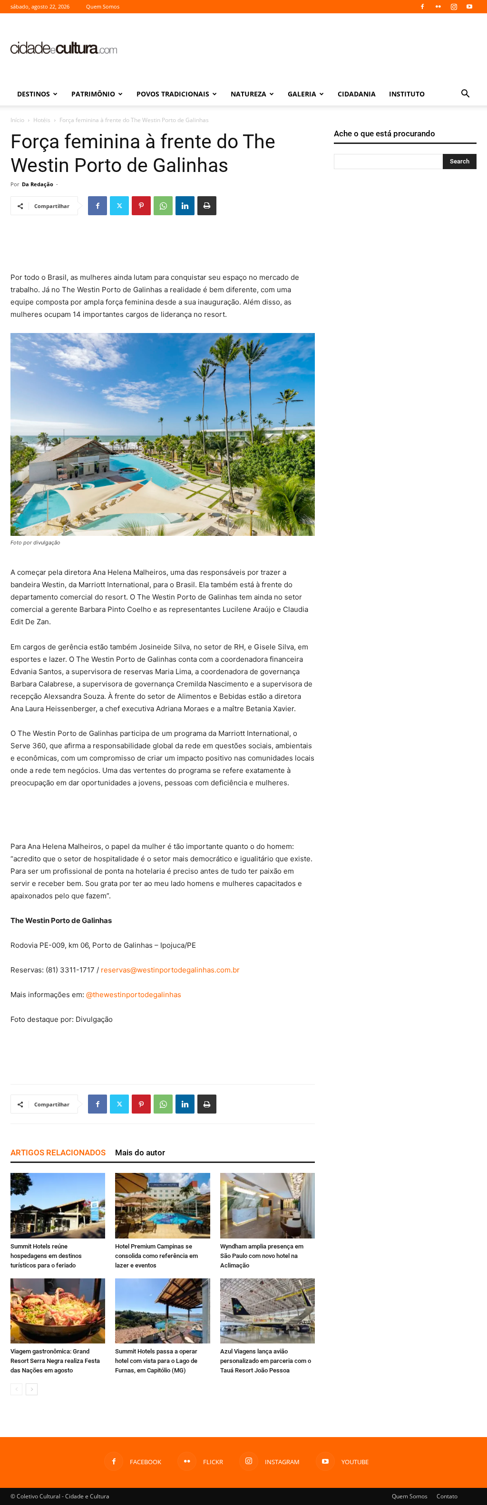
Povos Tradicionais (172, 93)
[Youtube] (469, 6)
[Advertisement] (303, 48)
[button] (465, 94)
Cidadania (357, 93)
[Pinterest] (141, 205)
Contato (447, 1496)
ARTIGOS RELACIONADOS (58, 1152)
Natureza (248, 93)
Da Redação (37, 184)
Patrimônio (93, 93)
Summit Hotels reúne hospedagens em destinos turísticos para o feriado (46, 1256)
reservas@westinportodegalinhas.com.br (170, 969)
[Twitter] (119, 205)
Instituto (407, 93)
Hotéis (41, 120)
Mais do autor (140, 1152)
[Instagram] (454, 6)
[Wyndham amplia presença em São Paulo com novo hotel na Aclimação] (267, 1205)
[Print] (206, 205)
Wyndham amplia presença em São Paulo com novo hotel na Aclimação (261, 1256)
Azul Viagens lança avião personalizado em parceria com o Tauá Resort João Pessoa (265, 1361)
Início (17, 120)
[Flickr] (438, 6)
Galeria (302, 93)
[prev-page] (16, 1389)
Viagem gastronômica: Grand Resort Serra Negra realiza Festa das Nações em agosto (55, 1361)
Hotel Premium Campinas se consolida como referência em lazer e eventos (156, 1256)
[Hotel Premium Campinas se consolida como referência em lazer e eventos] (162, 1205)
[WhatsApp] (163, 205)
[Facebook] (422, 6)
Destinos (33, 93)
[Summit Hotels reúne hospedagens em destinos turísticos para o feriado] (57, 1205)
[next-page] (32, 1389)
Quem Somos (102, 6)
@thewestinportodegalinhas (133, 994)
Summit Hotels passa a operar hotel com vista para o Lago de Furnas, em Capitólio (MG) (156, 1361)
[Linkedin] (185, 205)
